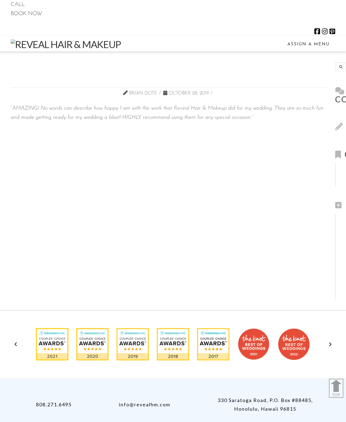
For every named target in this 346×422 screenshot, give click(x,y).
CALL (18, 4)
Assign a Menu (308, 44)
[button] (16, 344)
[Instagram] (325, 31)
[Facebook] (317, 31)
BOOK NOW (26, 13)
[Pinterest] (332, 31)
